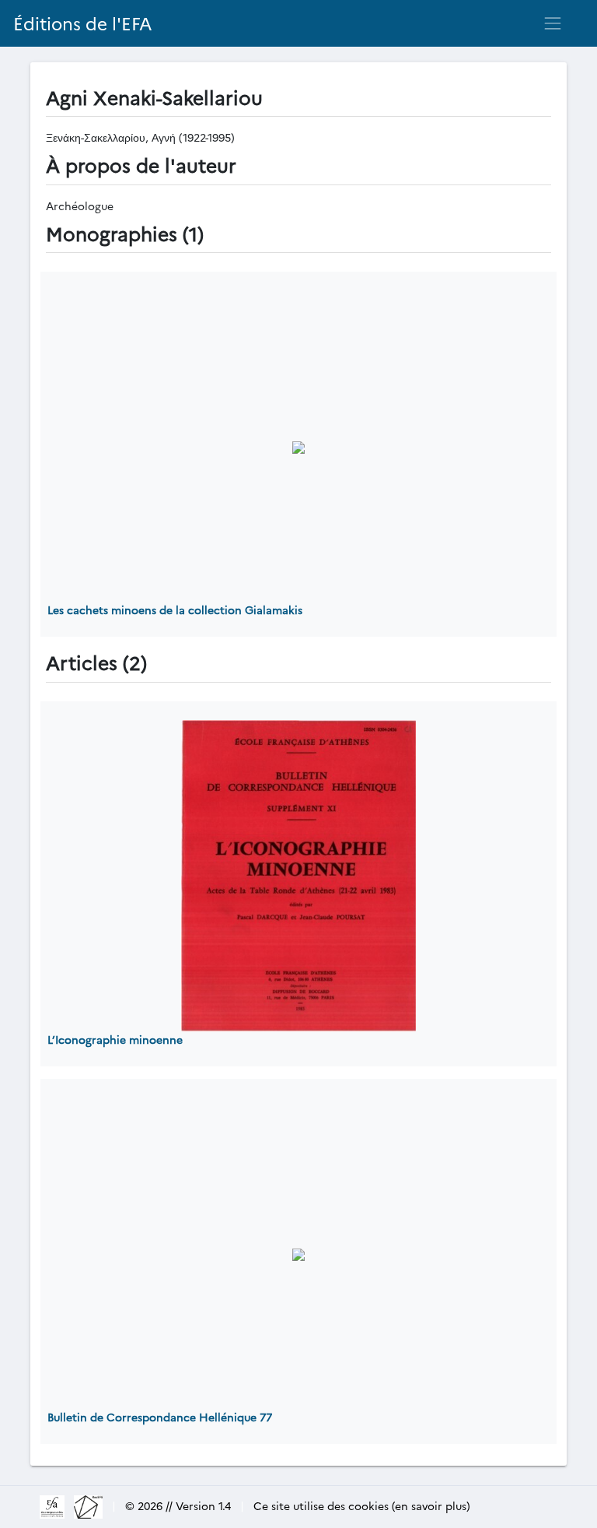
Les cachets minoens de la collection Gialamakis (174, 609)
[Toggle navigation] (552, 23)
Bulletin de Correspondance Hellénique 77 (159, 1416)
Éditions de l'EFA (82, 23)
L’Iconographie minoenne (115, 1039)
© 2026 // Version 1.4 (178, 1505)
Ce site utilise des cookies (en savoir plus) (361, 1505)
